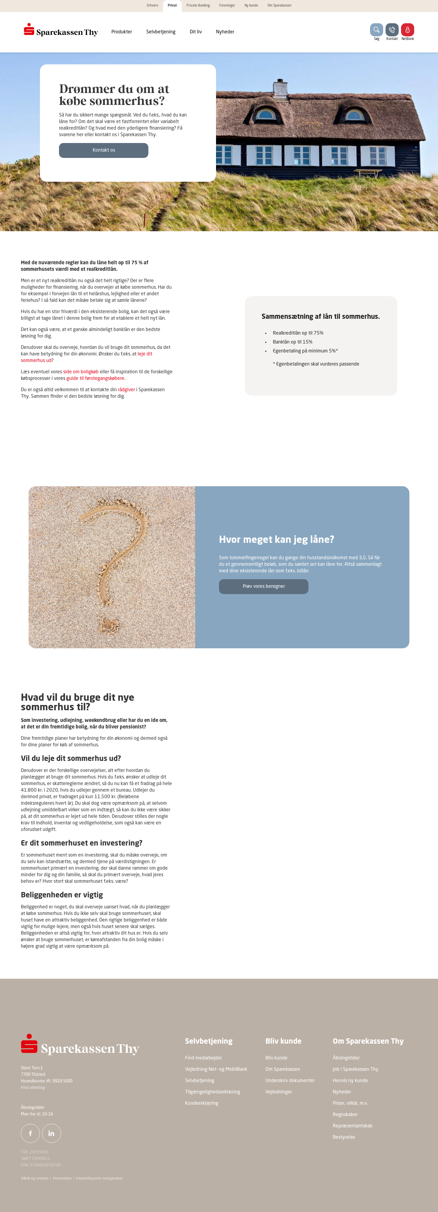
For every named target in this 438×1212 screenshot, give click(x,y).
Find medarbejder (203, 1058)
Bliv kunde (276, 1058)
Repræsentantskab (352, 1126)
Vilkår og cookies (35, 1178)
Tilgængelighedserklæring (212, 1092)
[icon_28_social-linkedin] (51, 1133)
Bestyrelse (344, 1137)
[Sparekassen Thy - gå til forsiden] (61, 30)
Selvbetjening (199, 1081)
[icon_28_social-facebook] (30, 1133)
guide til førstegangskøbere (95, 378)
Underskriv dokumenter (290, 1081)
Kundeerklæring (201, 1103)
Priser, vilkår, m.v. (350, 1103)
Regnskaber (345, 1114)
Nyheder (342, 1092)
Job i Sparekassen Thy (355, 1069)
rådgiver (127, 390)
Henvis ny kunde (350, 1081)
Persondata (62, 1178)
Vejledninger (278, 1092)
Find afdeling (33, 1088)
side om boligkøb (81, 372)
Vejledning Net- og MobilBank (216, 1069)
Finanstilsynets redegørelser (99, 1178)
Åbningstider (346, 1058)
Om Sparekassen (282, 1069)
